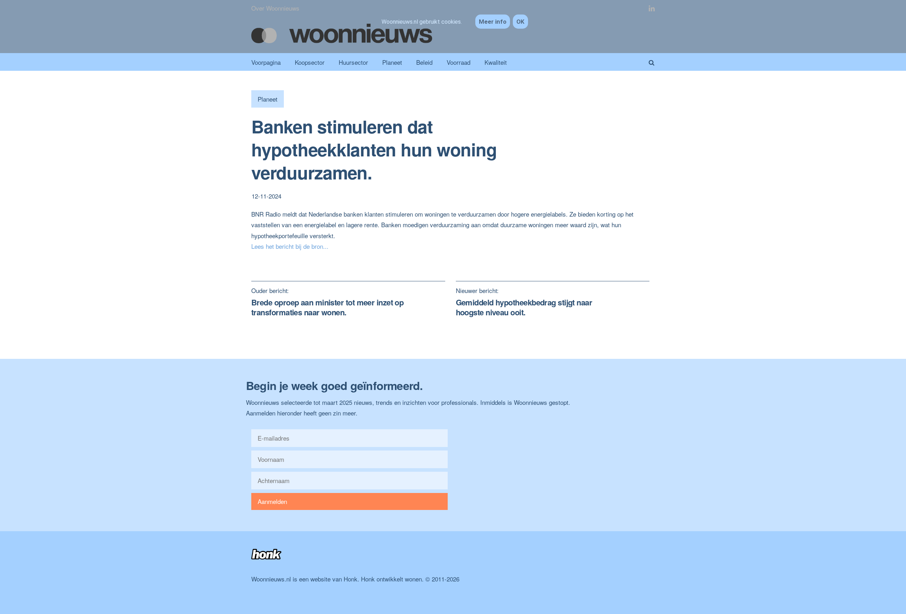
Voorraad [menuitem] (458, 62)
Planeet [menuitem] (392, 62)
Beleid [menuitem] (424, 62)
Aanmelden (272, 501)
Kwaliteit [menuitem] (495, 62)
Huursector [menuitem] (353, 62)
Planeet (267, 98)
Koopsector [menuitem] (310, 62)
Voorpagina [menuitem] (266, 62)
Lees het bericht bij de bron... (289, 246)
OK (520, 21)
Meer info (492, 21)
